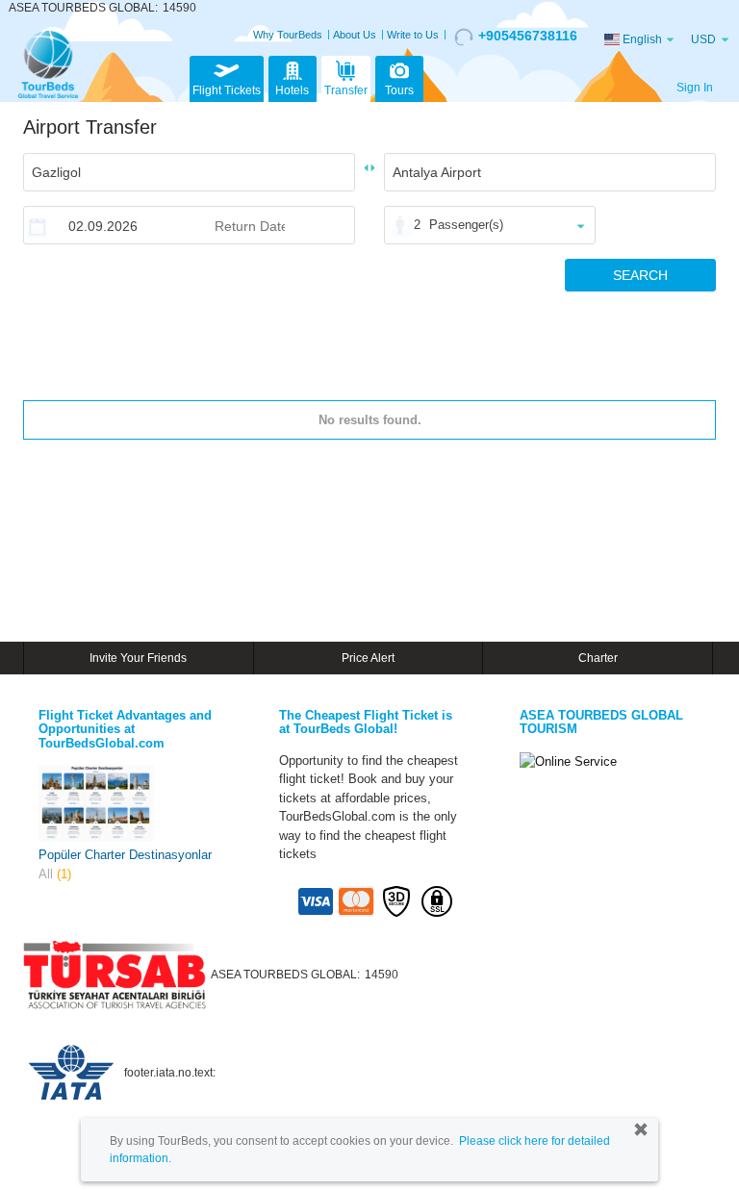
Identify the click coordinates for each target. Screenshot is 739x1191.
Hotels (292, 90)
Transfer (346, 90)
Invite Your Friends (138, 658)
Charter (598, 658)
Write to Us (413, 34)
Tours (399, 90)
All (54, 874)
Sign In (694, 87)
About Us (354, 34)
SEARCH (640, 275)
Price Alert (368, 658)
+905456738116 (527, 35)
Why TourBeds (287, 34)
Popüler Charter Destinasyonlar (125, 855)
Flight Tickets (226, 90)
